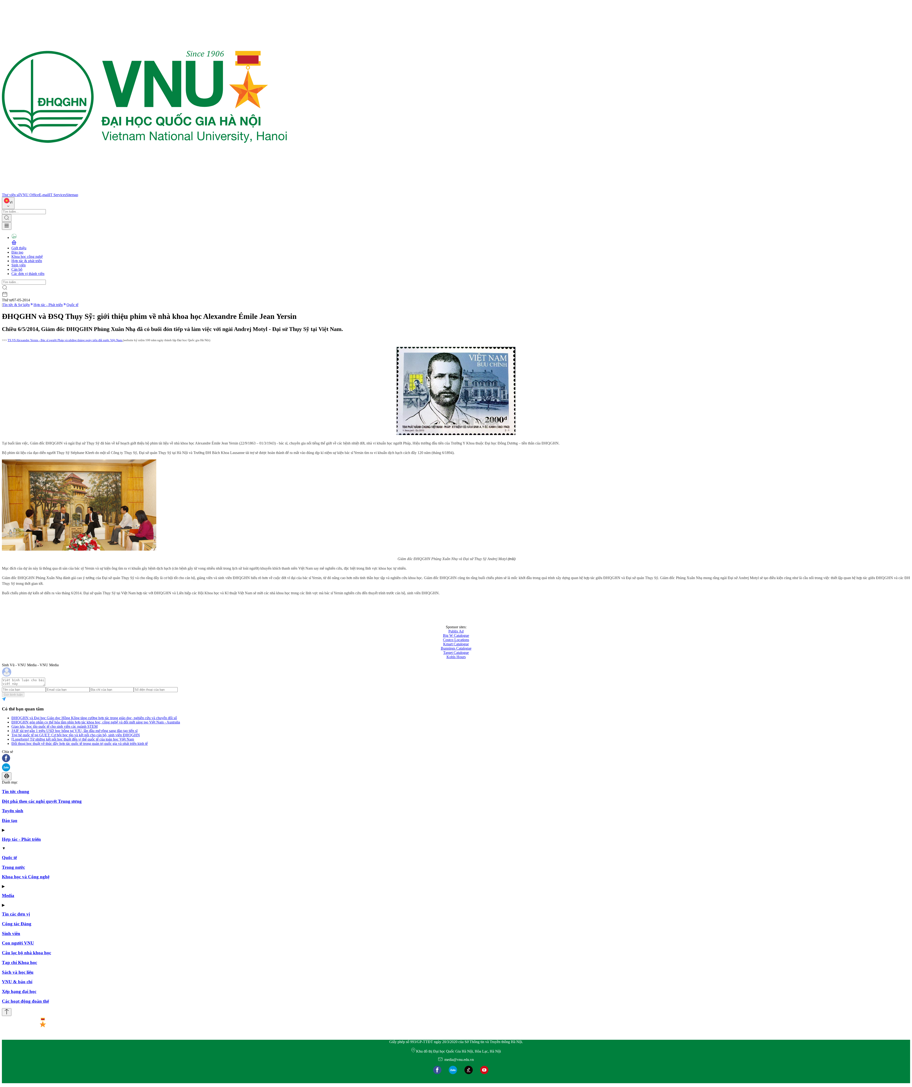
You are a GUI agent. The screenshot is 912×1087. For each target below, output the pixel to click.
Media (8, 895)
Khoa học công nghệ (27, 257)
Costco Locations (456, 640)
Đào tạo (17, 252)
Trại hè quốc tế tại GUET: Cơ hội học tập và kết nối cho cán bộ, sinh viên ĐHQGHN (75, 735)
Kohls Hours (456, 657)
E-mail (44, 195)
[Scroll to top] (6, 1012)
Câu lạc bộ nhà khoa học (26, 952)
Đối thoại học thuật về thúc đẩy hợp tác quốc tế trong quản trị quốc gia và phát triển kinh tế (79, 744)
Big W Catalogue (456, 635)
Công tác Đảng (16, 923)
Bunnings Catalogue (456, 648)
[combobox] (8, 203)
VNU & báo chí (17, 981)
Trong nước (13, 867)
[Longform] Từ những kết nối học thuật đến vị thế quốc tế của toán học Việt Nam (72, 739)
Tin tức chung (15, 791)
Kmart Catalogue (456, 644)
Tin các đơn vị (16, 914)
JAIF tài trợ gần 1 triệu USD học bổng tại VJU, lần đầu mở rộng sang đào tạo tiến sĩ (74, 731)
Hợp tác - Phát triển (48, 305)
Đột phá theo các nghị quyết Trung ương (42, 801)
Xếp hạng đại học (19, 991)
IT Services (57, 195)
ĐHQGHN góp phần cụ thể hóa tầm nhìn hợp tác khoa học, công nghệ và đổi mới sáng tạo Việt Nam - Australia (95, 722)
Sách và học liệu (17, 972)
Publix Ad (456, 631)
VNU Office (29, 195)
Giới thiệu (18, 248)
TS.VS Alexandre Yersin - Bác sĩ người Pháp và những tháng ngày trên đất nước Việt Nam (65, 340)
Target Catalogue (456, 653)
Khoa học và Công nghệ (25, 876)
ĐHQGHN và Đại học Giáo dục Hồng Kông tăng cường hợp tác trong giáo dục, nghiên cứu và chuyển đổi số (94, 718)
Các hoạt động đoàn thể (25, 1001)
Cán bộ (16, 269)
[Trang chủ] (144, 191)
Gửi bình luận (13, 694)
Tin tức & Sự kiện (16, 305)
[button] (456, 758)
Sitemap (72, 195)
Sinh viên (18, 265)
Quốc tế (72, 305)
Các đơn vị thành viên (27, 274)
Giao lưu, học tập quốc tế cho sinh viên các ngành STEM (54, 726)
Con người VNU (18, 942)
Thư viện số (11, 195)
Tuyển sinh (12, 810)
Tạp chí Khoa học (19, 962)
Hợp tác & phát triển (26, 261)
